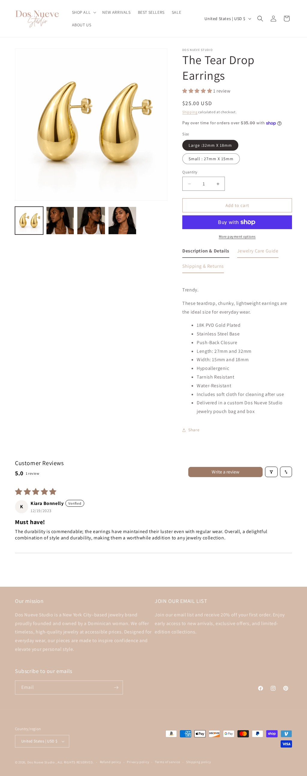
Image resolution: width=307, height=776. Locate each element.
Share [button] (193, 429)
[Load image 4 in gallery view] (122, 221)
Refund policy (110, 762)
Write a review (225, 472)
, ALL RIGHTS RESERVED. (75, 762)
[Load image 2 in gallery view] (60, 221)
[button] (83, 12)
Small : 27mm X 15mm (211, 158)
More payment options (237, 236)
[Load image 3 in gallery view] (91, 221)
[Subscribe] (116, 687)
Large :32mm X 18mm (210, 145)
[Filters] (271, 472)
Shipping (190, 112)
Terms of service (167, 762)
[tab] (205, 252)
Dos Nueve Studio (41, 762)
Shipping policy (198, 762)
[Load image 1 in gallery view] (29, 221)
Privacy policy (138, 762)
